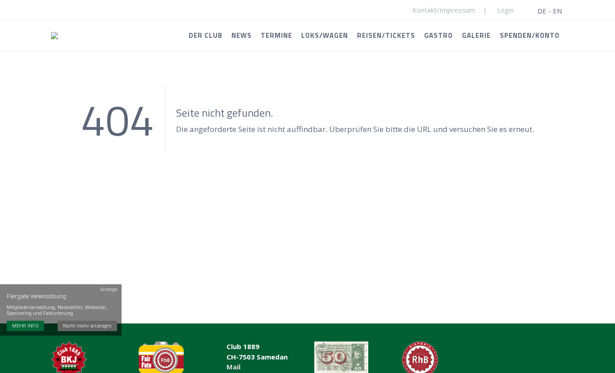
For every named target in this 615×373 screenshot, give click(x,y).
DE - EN (550, 10)
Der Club (205, 35)
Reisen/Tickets (386, 35)
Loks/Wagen (324, 35)
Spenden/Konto (530, 35)
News (241, 35)
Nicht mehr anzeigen (87, 326)
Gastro (438, 35)
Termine (276, 35)
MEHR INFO (25, 326)
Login (505, 9)
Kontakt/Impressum (443, 9)
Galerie (476, 35)
